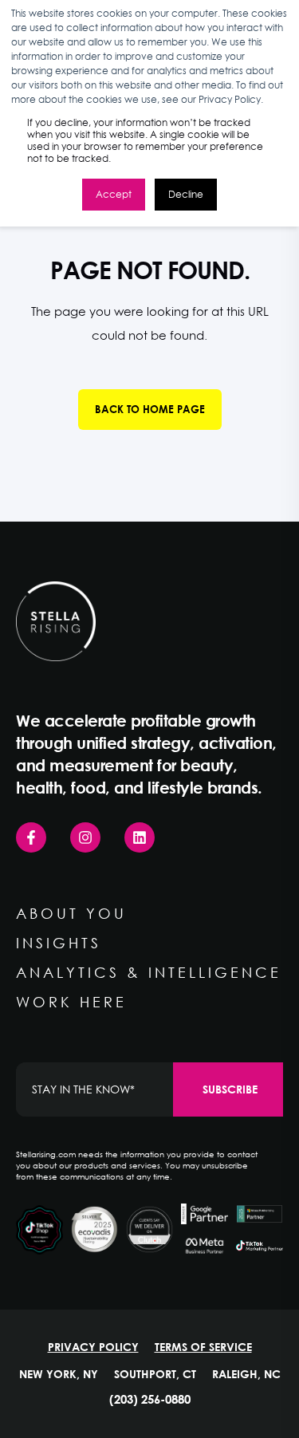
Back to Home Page (150, 408)
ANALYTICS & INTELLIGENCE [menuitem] (148, 972)
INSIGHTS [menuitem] (58, 942)
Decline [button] (185, 194)
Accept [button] (114, 194)
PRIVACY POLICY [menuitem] (93, 1347)
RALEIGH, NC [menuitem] (246, 1374)
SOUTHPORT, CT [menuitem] (155, 1374)
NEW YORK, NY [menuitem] (58, 1374)
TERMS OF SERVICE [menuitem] (203, 1347)
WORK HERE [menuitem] (71, 1002)
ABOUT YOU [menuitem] (71, 913)
